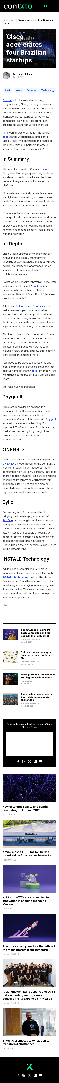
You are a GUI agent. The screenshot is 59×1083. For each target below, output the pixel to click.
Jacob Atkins (24, 74)
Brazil (13, 20)
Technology (47, 90)
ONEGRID (13, 449)
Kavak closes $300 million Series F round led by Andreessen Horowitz (27, 853)
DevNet (44, 169)
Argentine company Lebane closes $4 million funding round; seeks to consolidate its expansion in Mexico (29, 995)
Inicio (5, 20)
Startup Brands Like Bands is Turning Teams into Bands (38, 676)
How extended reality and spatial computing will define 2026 (25, 808)
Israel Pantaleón (32, 662)
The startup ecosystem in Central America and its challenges (36, 697)
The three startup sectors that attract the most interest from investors (29, 948)
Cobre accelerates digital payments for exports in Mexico (36, 655)
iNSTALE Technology (15, 577)
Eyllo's (7, 520)
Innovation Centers (31, 306)
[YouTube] (40, 761)
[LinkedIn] (35, 761)
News (19, 90)
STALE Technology (28, 559)
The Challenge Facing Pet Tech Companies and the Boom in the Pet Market (36, 632)
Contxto (7, 100)
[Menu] (53, 6)
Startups (31, 90)
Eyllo (8, 502)
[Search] (46, 6)
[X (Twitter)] (29, 761)
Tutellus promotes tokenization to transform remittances (26, 1042)
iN (5, 559)
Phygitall (13, 397)
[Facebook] (18, 761)
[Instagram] (23, 761)
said (5, 136)
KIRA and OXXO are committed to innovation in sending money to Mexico (26, 901)
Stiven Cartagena (32, 639)
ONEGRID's (9, 463)
